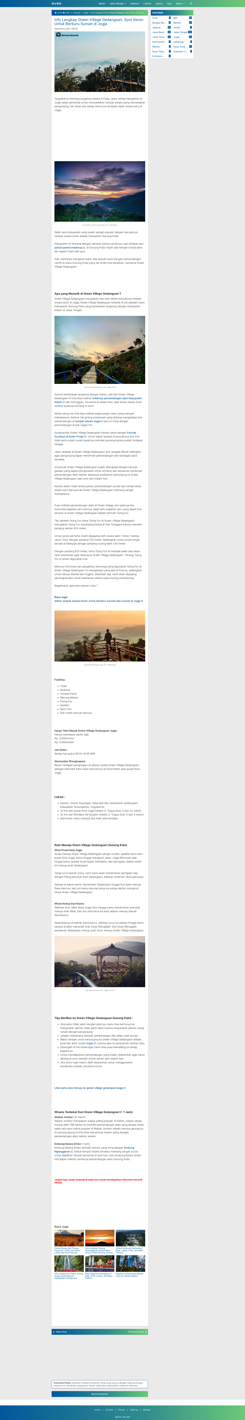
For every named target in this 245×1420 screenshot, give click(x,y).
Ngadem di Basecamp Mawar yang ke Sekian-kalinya (129, 1274)
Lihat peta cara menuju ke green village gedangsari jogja (88, 1087)
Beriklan (146, 1410)
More (179, 3)
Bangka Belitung (161, 22)
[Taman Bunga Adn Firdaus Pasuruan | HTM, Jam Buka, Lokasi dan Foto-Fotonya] (69, 1238)
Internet (134, 3)
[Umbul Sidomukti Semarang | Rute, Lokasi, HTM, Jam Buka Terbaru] (130, 1238)
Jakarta (156, 27)
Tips (169, 3)
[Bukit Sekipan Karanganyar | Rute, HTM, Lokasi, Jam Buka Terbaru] (100, 1263)
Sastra (159, 3)
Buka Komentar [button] (100, 1394)
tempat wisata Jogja (87, 421)
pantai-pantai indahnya (68, 247)
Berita (102, 3)
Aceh (155, 17)
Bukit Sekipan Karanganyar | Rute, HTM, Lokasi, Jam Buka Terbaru (98, 1275)
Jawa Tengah (181, 32)
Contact (109, 1410)
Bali (175, 17)
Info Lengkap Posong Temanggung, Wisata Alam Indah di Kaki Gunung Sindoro (99, 1250)
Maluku (156, 46)
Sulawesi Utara (182, 51)
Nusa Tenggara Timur (162, 51)
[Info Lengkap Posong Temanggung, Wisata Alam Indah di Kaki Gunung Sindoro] (100, 1238)
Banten (177, 22)
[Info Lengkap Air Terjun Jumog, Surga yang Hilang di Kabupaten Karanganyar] (69, 1263)
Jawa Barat (158, 32)
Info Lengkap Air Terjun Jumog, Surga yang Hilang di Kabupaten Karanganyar (69, 1275)
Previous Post (135, 1331)
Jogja (176, 37)
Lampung (178, 41)
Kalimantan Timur (161, 41)
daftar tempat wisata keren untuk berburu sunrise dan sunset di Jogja (97, 600)
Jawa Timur (158, 37)
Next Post (61, 1331)
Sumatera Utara (160, 56)
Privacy (121, 1410)
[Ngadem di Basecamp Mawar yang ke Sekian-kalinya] (130, 1263)
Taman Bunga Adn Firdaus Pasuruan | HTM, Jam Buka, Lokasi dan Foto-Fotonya (67, 1250)
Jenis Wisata (116, 3)
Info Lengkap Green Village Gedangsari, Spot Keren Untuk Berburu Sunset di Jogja (98, 21)
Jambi (177, 27)
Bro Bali (56, 3)
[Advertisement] (99, 138)
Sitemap (134, 1410)
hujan (90, 1043)
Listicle (147, 3)
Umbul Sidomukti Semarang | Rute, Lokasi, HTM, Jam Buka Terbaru (129, 1250)
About (97, 1410)
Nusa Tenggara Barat (183, 46)
